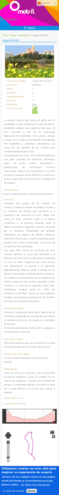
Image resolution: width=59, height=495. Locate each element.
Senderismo (24, 35)
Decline (31, 491)
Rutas (13, 35)
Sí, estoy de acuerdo (13, 491)
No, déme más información (35, 484)
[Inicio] (29, 8)
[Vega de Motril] (29, 62)
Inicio (5, 35)
